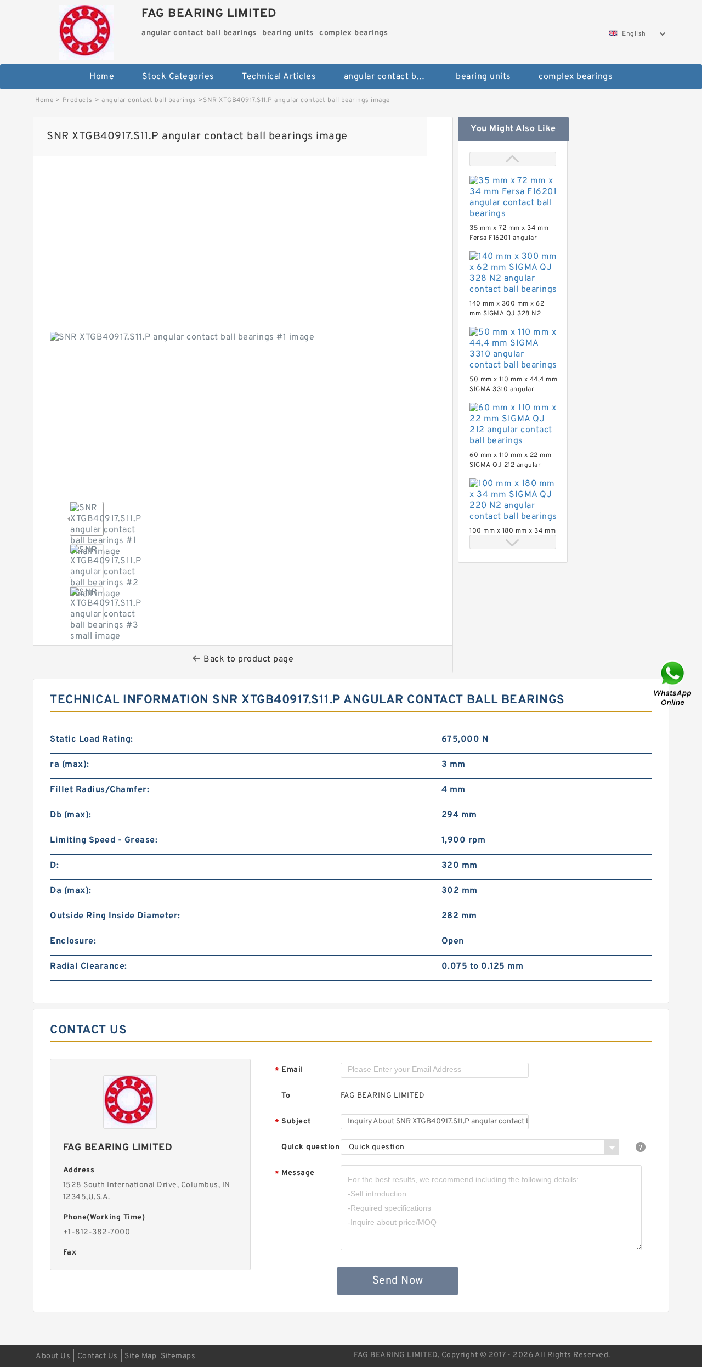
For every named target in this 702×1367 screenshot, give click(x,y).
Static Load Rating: (91, 739)
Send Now (397, 1281)
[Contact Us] (673, 683)
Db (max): (71, 815)
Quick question (310, 1147)
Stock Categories (178, 76)
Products (78, 100)
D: (54, 865)
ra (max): (69, 764)
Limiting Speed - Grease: (103, 840)
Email (289, 1070)
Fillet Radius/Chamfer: (99, 789)
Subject (293, 1122)
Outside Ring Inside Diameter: (115, 916)
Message (295, 1173)
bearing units (483, 76)
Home (101, 76)
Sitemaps (178, 1356)
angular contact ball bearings (392, 76)
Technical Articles (279, 76)
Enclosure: (73, 941)
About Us (53, 1356)
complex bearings (576, 76)
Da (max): (71, 890)
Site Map (140, 1356)
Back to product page (248, 659)
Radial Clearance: (88, 966)
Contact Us (97, 1356)
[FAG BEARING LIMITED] (86, 30)
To (285, 1095)
